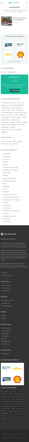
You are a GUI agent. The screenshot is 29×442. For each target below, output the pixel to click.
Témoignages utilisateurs (11, 210)
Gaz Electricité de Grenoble (20, 112)
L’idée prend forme (5, 119)
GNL (6, 72)
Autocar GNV (7, 153)
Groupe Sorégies (5, 117)
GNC (2, 72)
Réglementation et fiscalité (12, 200)
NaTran (18, 119)
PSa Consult (19, 122)
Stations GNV (7, 208)
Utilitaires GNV (6, 330)
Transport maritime (9, 216)
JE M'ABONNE (14, 90)
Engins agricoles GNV (10, 178)
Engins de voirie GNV (9, 181)
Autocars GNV (5, 341)
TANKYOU (12, 127)
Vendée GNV (4, 132)
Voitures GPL (5, 353)
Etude (5, 183)
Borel (10, 105)
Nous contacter (6, 275)
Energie (5, 175)
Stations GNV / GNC (7, 300)
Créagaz (3, 110)
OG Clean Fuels (5, 122)
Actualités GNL (6, 290)
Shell (23, 124)
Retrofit (5, 202)
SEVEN (19, 124)
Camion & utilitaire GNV (10, 170)
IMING (19, 117)
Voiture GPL (6, 221)
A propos (4, 272)
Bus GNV (5, 164)
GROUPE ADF (22, 115)
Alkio (11, 102)
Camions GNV (5, 333)
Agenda (3, 318)
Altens (14, 102)
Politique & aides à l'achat (11, 197)
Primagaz (12, 122)
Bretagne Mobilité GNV (18, 105)
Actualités (13, 11)
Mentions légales (7, 438)
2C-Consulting (4, 102)
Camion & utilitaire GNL (10, 167)
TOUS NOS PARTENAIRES (14, 61)
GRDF (16, 115)
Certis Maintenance (6, 107)
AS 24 (19, 102)
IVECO (23, 117)
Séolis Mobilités (12, 124)
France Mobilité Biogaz (6, 112)
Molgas (13, 119)
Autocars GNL (5, 344)
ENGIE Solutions (20, 110)
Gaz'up (3, 115)
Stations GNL (7, 205)
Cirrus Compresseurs (17, 107)
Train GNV (6, 213)
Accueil (8, 11)
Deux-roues (6, 172)
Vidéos (3, 315)
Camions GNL (5, 336)
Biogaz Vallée (4, 105)
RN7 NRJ (25, 122)
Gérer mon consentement (19, 438)
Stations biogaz (6, 305)
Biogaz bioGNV (12, 72)
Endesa (13, 110)
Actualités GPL (6, 288)
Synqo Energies (5, 127)
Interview (6, 191)
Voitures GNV (5, 328)
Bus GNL (5, 162)
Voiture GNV (6, 218)
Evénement (6, 186)
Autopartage (7, 156)
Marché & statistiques (10, 194)
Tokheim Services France (7, 129)
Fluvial (5, 189)
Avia (23, 102)
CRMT (8, 110)
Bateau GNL (6, 159)
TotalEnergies (18, 129)
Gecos (12, 115)
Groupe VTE (14, 117)
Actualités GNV (6, 285)
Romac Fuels (4, 124)
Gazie (7, 115)
